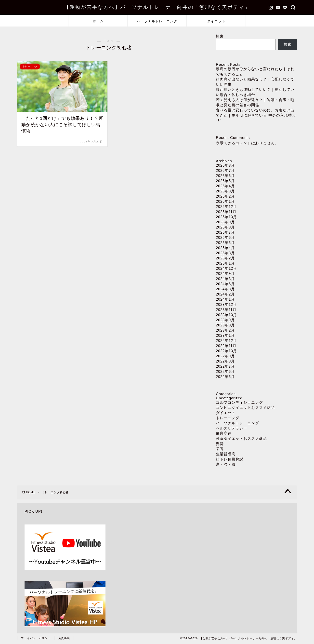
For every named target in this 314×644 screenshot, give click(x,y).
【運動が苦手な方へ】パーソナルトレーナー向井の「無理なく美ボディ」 (157, 7)
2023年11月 (226, 310)
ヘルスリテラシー (231, 428)
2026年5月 (225, 181)
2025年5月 (225, 243)
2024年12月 (226, 268)
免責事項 (64, 638)
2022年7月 (225, 366)
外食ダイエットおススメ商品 (241, 438)
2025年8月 (225, 227)
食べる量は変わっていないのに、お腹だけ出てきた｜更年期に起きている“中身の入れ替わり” (256, 115)
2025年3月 (225, 253)
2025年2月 (225, 258)
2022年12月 (226, 340)
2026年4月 (225, 186)
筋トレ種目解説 (229, 459)
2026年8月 (225, 165)
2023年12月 (226, 304)
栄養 (220, 449)
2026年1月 (225, 201)
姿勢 (220, 444)
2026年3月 (225, 191)
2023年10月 (226, 315)
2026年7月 (225, 170)
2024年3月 (225, 289)
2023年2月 (225, 330)
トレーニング (227, 418)
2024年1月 (225, 299)
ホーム (98, 21)
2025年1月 (225, 263)
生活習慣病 (226, 454)
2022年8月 (225, 361)
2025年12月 (226, 206)
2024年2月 (225, 294)
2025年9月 (225, 222)
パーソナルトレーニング (157, 21)
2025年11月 (226, 212)
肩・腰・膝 (226, 464)
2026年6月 (225, 176)
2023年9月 (225, 320)
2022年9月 (225, 356)
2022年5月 (225, 377)
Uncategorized (229, 398)
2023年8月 (225, 325)
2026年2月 (225, 196)
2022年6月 (225, 371)
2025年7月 (225, 232)
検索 (220, 36)
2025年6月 (225, 237)
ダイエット (216, 21)
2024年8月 (225, 279)
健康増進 (224, 433)
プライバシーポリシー (36, 638)
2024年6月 (225, 284)
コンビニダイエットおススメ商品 (245, 407)
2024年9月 (225, 273)
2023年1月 (225, 335)
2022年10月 (226, 351)
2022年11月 (226, 346)
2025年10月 (226, 217)
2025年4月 (225, 248)
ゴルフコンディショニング (239, 402)
